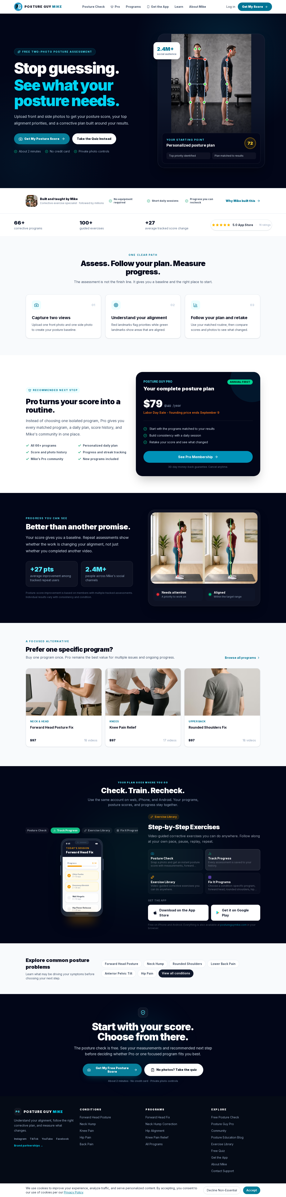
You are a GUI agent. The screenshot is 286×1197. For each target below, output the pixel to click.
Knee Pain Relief (157, 1137)
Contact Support (222, 1171)
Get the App (160, 6)
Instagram (20, 1138)
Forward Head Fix (158, 1117)
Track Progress (67, 830)
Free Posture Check (225, 1117)
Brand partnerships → (28, 1145)
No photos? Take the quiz (176, 1069)
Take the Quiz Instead (94, 138)
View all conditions (176, 973)
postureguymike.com (233, 924)
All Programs (154, 1144)
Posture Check (93, 6)
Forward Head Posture (121, 964)
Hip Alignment (155, 1130)
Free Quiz (218, 1151)
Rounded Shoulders (187, 964)
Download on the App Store (177, 912)
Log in (230, 6)
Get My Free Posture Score (112, 1069)
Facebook (62, 1138)
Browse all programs (240, 657)
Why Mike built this (240, 201)
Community (218, 1130)
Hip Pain (147, 973)
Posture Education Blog (227, 1137)
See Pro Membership (195, 457)
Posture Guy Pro (222, 1124)
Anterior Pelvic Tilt (118, 973)
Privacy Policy (73, 1192)
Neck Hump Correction (161, 1124)
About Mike (197, 6)
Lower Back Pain (223, 964)
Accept (251, 1190)
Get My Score (252, 6)
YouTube (47, 1138)
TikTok (34, 1138)
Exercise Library (99, 830)
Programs (133, 6)
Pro (117, 6)
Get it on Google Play (235, 912)
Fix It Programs (130, 830)
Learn (179, 6)
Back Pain (86, 1144)
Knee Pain (87, 1130)
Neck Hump (155, 964)
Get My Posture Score (41, 138)
